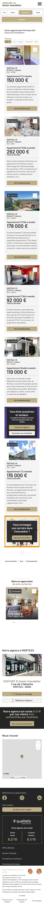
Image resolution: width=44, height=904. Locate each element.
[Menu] (40, 3)
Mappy (23, 777)
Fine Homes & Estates (11, 864)
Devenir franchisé (9, 853)
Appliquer (22, 19)
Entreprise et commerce (12, 859)
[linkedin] (39, 798)
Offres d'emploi (8, 848)
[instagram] (22, 798)
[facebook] (4, 798)
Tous (4, 12)
